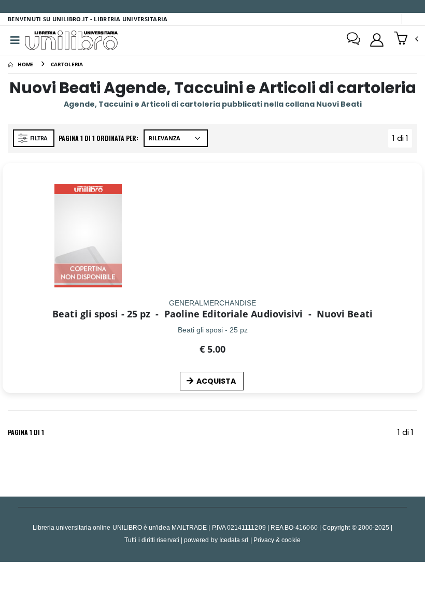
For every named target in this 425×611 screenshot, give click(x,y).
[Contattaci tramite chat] (353, 40)
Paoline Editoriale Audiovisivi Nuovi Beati (263, 314)
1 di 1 (402, 140)
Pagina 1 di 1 (26, 432)
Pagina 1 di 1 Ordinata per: (98, 138)
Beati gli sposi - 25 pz (101, 314)
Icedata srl (234, 539)
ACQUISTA (216, 381)
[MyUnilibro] (377, 40)
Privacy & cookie (277, 539)
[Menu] (15, 40)
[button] (406, 39)
